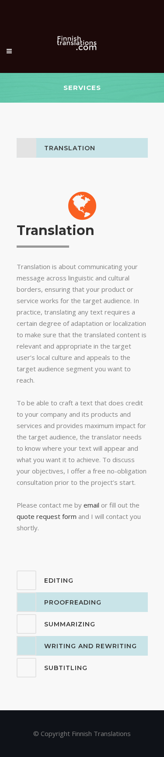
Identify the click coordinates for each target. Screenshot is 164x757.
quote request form (47, 516)
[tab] (82, 148)
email (91, 505)
